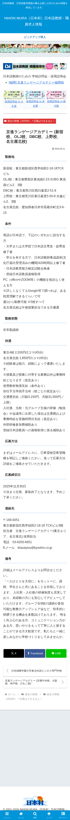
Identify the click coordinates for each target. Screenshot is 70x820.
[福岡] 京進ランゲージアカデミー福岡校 (36, 82)
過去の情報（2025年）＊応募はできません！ (31, 121)
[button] (62, 595)
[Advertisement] (35, 747)
